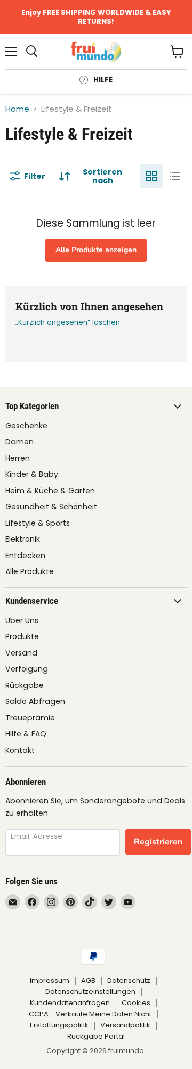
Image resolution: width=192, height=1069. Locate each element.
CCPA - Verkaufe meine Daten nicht (90, 1014)
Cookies (136, 1003)
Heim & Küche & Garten (50, 490)
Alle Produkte (29, 571)
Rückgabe (24, 685)
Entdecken (25, 555)
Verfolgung (26, 669)
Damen (19, 441)
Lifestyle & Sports (37, 523)
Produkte (22, 636)
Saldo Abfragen (35, 701)
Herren (17, 458)
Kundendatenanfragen (70, 1003)
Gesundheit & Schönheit (51, 506)
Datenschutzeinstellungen (90, 992)
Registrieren (158, 842)
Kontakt (20, 750)
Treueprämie (30, 717)
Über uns (21, 620)
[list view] (175, 176)
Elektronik (22, 539)
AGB (88, 980)
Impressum (49, 980)
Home (17, 108)
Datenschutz (128, 980)
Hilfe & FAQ (25, 733)
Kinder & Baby (31, 474)
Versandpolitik (125, 1025)
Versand (21, 653)
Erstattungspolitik (59, 1025)
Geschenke (26, 425)
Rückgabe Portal (96, 1036)
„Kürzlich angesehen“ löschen (67, 322)
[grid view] (151, 176)
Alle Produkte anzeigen (96, 250)
